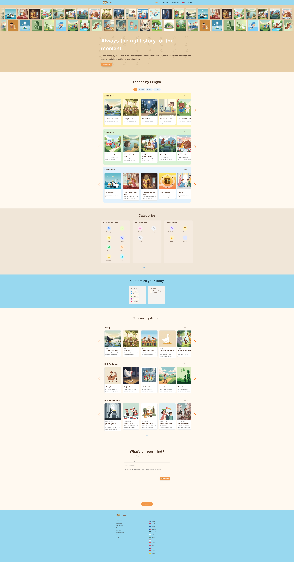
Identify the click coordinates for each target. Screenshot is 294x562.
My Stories (175, 2)
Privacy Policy (120, 527)
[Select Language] (183, 2)
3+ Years (149, 89)
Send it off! (166, 478)
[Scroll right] (195, 110)
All (135, 89)
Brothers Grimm (109, 421)
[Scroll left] (99, 110)
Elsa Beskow (145, 153)
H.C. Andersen (108, 385)
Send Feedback (120, 532)
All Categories (119, 525)
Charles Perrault (182, 153)
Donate (118, 535)
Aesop (106, 348)
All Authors (119, 523)
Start (156, 2)
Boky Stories (108, 153)
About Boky (119, 520)
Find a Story (106, 64)
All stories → (147, 504)
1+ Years (141, 89)
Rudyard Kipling (127, 153)
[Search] (188, 2)
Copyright (118, 530)
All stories (146, 268)
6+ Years (157, 89)
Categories (165, 2)
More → (147, 435)
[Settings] (191, 2)
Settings (118, 537)
